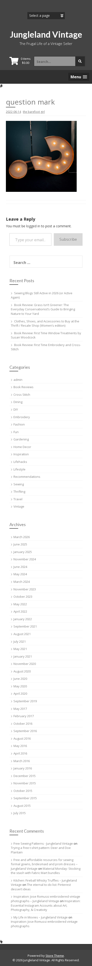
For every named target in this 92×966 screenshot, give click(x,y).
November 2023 (24, 589)
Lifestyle (19, 469)
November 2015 (24, 783)
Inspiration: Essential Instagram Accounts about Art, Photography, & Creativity (45, 905)
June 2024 (20, 567)
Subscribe (68, 239)
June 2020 (20, 678)
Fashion (19, 424)
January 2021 (22, 656)
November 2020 (24, 664)
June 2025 (20, 544)
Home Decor (22, 447)
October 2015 (22, 791)
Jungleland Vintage (46, 34)
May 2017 (20, 709)
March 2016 (21, 761)
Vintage (18, 506)
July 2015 (19, 813)
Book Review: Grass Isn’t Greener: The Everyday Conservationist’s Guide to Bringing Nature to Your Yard (43, 309)
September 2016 (25, 731)
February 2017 (23, 716)
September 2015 (25, 798)
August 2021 (22, 634)
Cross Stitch (21, 394)
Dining (17, 402)
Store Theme (55, 955)
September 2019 (25, 701)
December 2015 (24, 776)
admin (17, 380)
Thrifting (19, 491)
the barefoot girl (34, 112)
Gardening (21, 439)
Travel (17, 499)
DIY (15, 409)
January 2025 (22, 552)
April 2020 (20, 693)
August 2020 (22, 671)
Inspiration (21, 454)
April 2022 (20, 611)
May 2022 (20, 604)
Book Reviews (23, 387)
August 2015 (22, 806)
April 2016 (20, 753)
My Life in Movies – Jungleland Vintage (40, 917)
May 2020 (20, 686)
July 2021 (19, 641)
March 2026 (21, 537)
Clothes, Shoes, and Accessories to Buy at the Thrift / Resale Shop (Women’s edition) (45, 323)
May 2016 (20, 746)
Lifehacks (20, 462)
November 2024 (24, 559)
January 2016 (22, 768)
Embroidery (21, 417)
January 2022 (22, 619)
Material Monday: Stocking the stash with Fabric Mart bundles (45, 870)
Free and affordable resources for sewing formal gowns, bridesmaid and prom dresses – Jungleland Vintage (44, 864)
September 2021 (25, 626)
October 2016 (22, 723)
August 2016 (22, 738)
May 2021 (20, 649)
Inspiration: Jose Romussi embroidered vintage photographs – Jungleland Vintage (45, 898)
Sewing (18, 484)
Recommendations (26, 476)
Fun (16, 432)
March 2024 (21, 582)
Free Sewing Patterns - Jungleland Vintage (43, 843)
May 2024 (20, 574)
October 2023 (22, 596)
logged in (33, 226)
